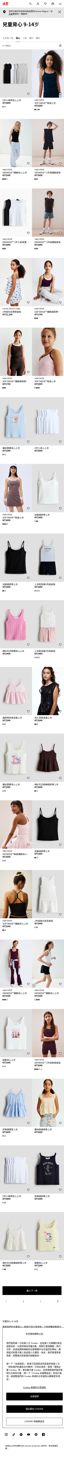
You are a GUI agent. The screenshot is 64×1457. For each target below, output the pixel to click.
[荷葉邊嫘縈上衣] (16, 1103)
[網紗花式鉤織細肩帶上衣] (48, 758)
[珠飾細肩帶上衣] (48, 1169)
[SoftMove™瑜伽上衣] (48, 73)
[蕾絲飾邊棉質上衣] (48, 1103)
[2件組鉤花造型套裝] (48, 894)
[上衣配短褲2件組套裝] (48, 557)
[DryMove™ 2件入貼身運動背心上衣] (16, 212)
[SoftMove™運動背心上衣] (16, 894)
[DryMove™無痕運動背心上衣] (16, 824)
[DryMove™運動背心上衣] (16, 143)
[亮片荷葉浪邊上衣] (48, 691)
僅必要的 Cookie (34, 1409)
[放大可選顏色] (4, 107)
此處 (11, 14)
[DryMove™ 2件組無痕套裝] (48, 1033)
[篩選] (60, 45)
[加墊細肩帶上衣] (48, 488)
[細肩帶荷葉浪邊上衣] (16, 691)
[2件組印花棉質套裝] (16, 282)
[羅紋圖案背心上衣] (16, 421)
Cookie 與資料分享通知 (34, 1387)
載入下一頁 (32, 1290)
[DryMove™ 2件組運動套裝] (48, 143)
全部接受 (34, 1396)
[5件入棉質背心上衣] (16, 73)
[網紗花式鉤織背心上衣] (16, 624)
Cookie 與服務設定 (34, 1421)
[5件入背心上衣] (48, 421)
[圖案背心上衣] (16, 1033)
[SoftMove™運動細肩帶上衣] (48, 282)
